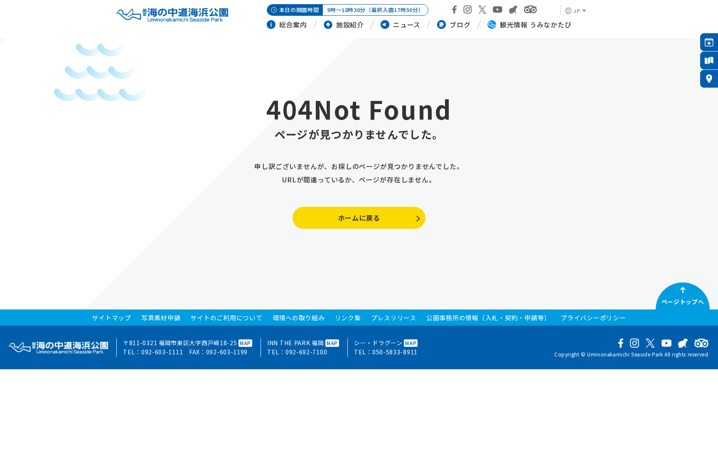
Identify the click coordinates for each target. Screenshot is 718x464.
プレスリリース (393, 317)
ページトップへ (682, 301)
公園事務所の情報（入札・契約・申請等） (488, 317)
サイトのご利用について (226, 317)
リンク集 (348, 317)
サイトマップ (111, 317)
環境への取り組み (299, 317)
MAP (245, 342)
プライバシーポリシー (593, 317)
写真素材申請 (161, 317)
